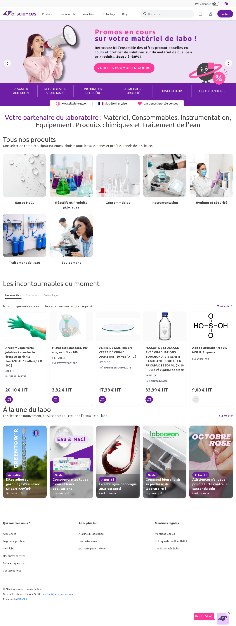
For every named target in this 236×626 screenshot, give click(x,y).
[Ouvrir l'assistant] (223, 619)
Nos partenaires (88, 541)
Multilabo (8, 548)
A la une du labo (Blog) (92, 533)
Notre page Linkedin (94, 548)
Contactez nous (12, 570)
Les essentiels (67, 13)
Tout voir (223, 306)
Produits (47, 13)
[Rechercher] (145, 14)
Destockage (109, 13)
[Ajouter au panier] (9, 399)
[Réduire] (229, 613)
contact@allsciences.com (58, 594)
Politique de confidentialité (171, 541)
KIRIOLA (22, 599)
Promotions (88, 13)
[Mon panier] (200, 13)
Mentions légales (165, 533)
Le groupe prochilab (14, 541)
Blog (125, 13)
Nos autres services (14, 555)
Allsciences (9, 533)
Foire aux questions (14, 563)
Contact (225, 13)
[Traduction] (226, 3)
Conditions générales (167, 548)
